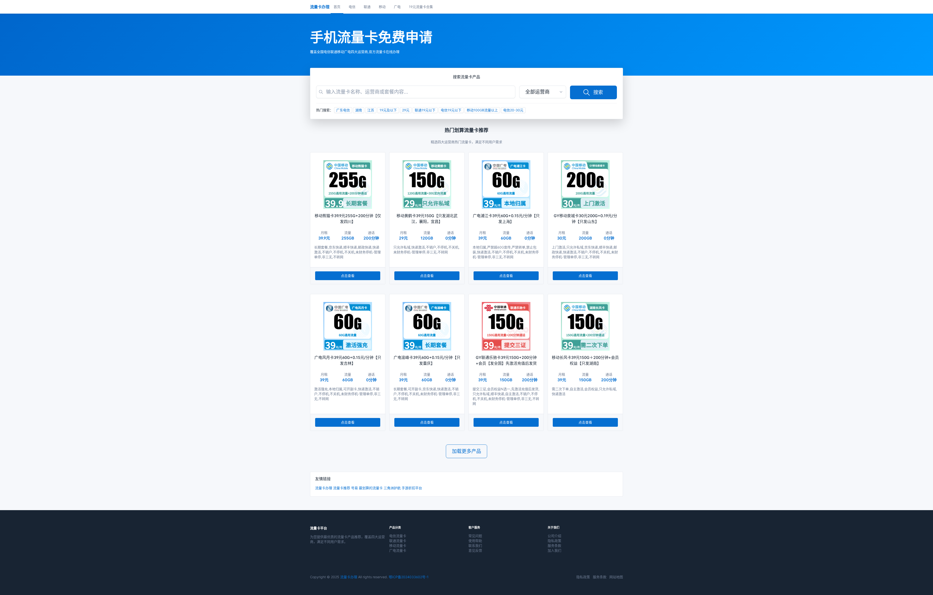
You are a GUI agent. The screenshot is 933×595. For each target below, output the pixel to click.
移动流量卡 (397, 545)
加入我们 (554, 550)
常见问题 (475, 536)
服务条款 (554, 545)
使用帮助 (475, 541)
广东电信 (343, 110)
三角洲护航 (392, 488)
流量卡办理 (323, 488)
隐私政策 (554, 541)
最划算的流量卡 (371, 488)
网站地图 (616, 577)
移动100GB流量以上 (482, 110)
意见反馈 (475, 550)
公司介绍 (554, 536)
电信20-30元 (513, 110)
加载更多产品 (466, 451)
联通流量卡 (397, 541)
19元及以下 (388, 110)
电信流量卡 (397, 536)
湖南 (358, 110)
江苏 (370, 110)
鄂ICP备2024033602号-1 (409, 577)
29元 (405, 110)
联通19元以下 (425, 110)
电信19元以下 (451, 110)
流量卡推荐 (341, 488)
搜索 (598, 92)
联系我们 (475, 545)
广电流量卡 (397, 550)
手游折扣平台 (412, 488)
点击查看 (347, 276)
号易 (354, 488)
